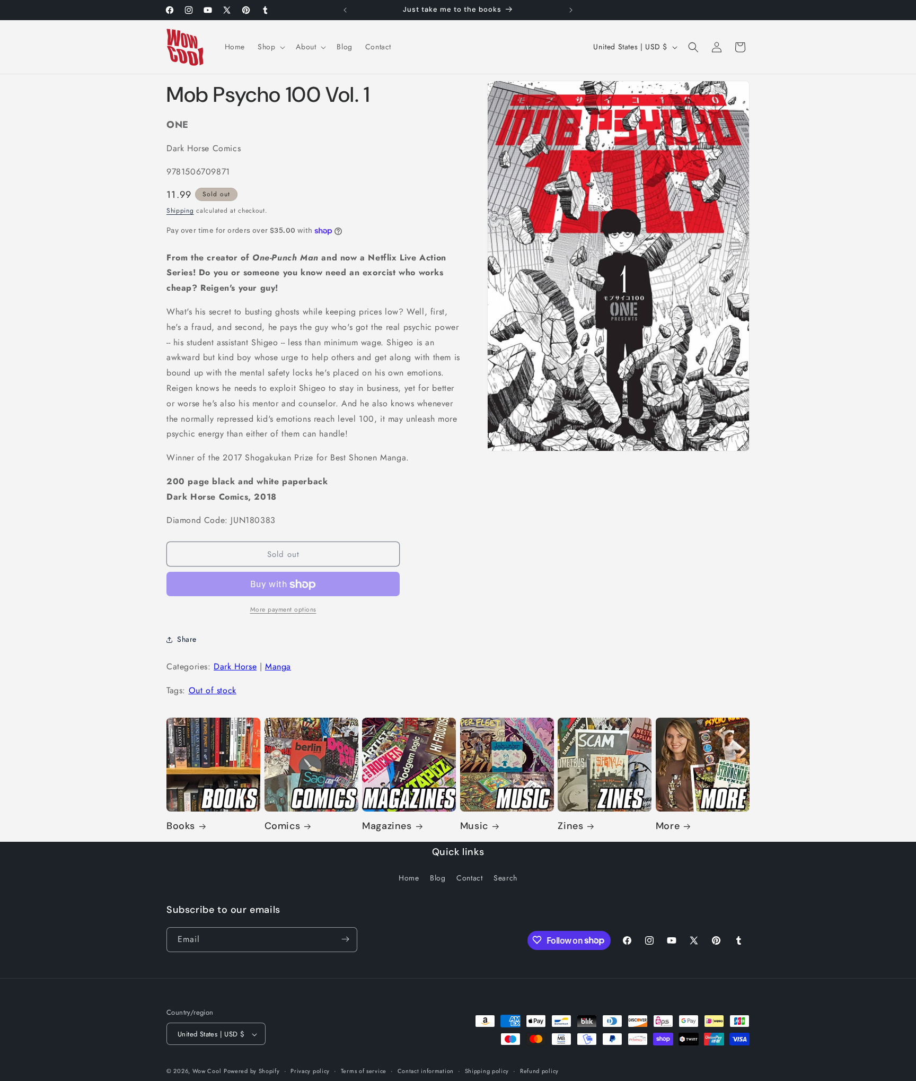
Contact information (426, 1071)
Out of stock (212, 690)
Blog (437, 878)
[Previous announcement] (345, 10)
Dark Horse (235, 667)
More (668, 827)
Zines (570, 827)
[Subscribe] (345, 939)
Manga (278, 667)
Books (180, 827)
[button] (270, 47)
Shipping (180, 210)
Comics (283, 827)
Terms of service (363, 1071)
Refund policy (539, 1071)
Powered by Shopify (252, 1071)
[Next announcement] (571, 10)
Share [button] (187, 639)
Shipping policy (487, 1071)
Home (409, 878)
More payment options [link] (283, 610)
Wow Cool (207, 1071)
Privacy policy (310, 1071)
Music (474, 827)
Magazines (386, 827)
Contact (469, 878)
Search (505, 878)
